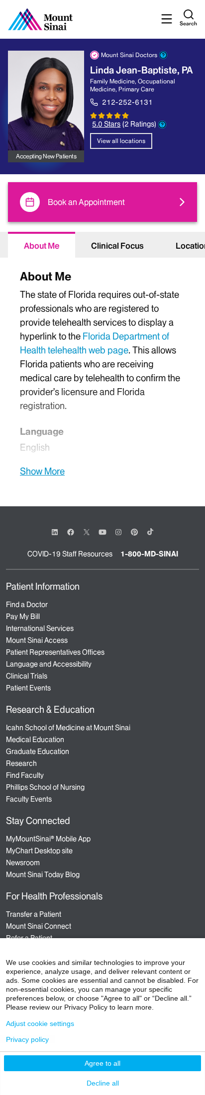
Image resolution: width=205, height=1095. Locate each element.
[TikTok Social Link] (150, 531)
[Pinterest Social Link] (134, 531)
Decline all (103, 1083)
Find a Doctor (27, 604)
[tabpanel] (102, 372)
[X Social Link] (87, 532)
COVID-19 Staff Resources (69, 553)
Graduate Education (37, 751)
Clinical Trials (26, 676)
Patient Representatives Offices (55, 652)
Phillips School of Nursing (45, 787)
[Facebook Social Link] (71, 531)
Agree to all (102, 1063)
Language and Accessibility (49, 664)
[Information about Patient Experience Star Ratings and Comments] (162, 125)
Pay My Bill (23, 616)
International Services (40, 628)
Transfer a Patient (33, 914)
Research (21, 763)
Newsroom (23, 862)
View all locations (121, 140)
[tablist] (102, 245)
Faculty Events (29, 799)
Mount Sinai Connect (38, 926)
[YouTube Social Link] (102, 531)
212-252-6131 (127, 102)
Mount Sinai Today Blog (43, 874)
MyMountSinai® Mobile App (48, 838)
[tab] (41, 245)
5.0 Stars (106, 124)
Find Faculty (25, 775)
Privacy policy (27, 1039)
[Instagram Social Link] (118, 532)
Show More (42, 471)
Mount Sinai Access (37, 640)
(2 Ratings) (139, 124)
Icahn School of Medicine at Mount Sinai (68, 727)
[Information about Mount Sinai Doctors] (163, 55)
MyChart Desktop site (39, 850)
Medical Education (35, 739)
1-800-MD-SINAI (149, 553)
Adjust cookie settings (40, 1023)
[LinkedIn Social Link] (55, 532)
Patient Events (28, 688)
